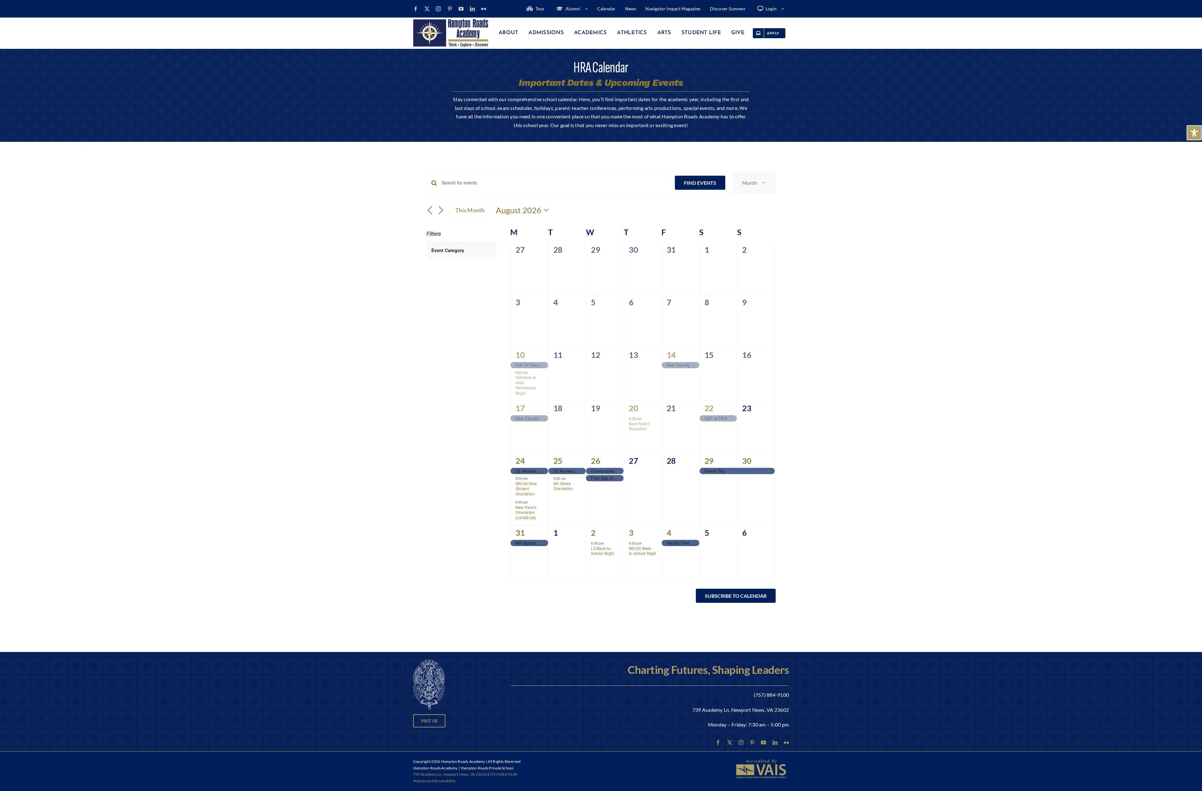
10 (520, 354)
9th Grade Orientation (563, 486)
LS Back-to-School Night (602, 550)
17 (520, 408)
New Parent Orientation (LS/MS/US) (526, 512)
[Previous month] (430, 211)
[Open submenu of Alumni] (589, 8)
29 (709, 460)
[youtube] (461, 8)
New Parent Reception (639, 426)
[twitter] (426, 8)
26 (595, 460)
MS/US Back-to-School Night (642, 550)
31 (520, 532)
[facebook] (415, 8)
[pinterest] (449, 8)
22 (709, 408)
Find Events (700, 183)
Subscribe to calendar (736, 596)
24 (520, 460)
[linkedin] (472, 8)
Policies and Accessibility (434, 780)
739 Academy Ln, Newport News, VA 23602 (740, 710)
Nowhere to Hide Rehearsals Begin (526, 385)
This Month (470, 210)
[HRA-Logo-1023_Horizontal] (450, 21)
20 (633, 408)
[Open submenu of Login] (785, 8)
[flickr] (483, 8)
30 (746, 460)
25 (557, 460)
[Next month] (440, 211)
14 (671, 354)
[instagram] (438, 8)
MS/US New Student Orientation (526, 488)
